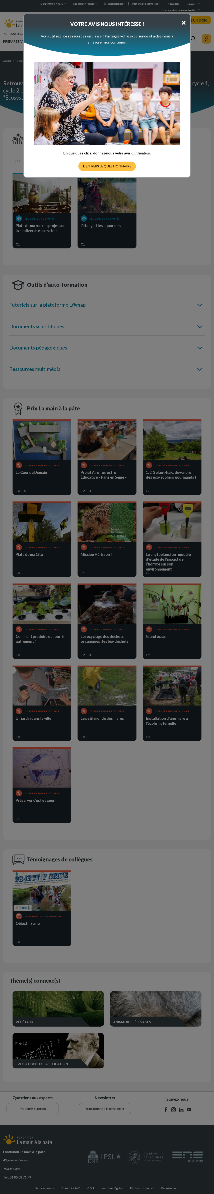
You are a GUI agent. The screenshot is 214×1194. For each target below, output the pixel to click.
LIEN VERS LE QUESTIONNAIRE (107, 166)
